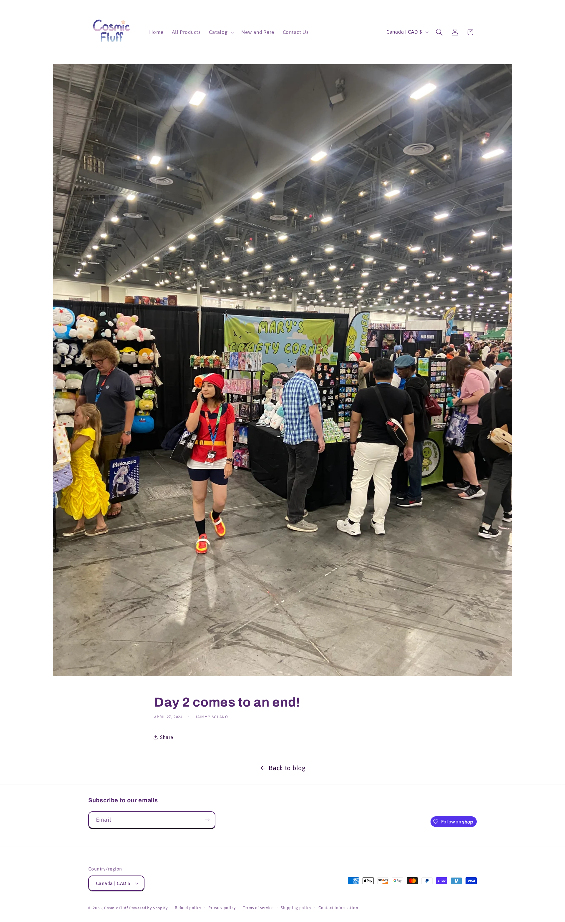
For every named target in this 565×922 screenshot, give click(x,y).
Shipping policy (296, 908)
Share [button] (166, 737)
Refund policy (188, 908)
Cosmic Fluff (116, 908)
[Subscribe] (207, 819)
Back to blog (287, 768)
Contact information (338, 908)
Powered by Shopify (148, 908)
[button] (221, 32)
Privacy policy (222, 908)
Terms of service (258, 908)
